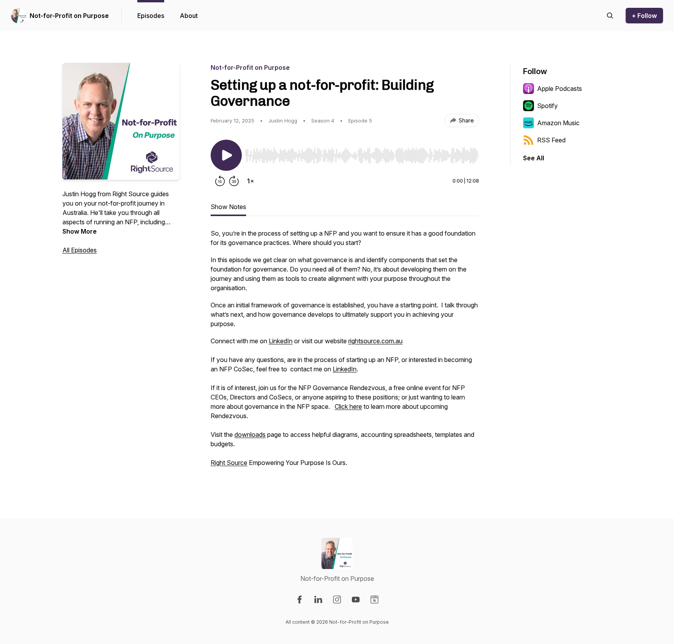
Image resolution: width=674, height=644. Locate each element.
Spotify (547, 106)
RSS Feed (551, 140)
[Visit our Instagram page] (337, 599)
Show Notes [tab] (228, 207)
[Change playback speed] (250, 181)
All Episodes (79, 250)
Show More (79, 231)
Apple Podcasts (559, 88)
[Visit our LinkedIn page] (318, 599)
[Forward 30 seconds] (234, 181)
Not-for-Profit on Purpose (69, 16)
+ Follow (644, 16)
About (189, 16)
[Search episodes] (610, 15)
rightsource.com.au (375, 341)
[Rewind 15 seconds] (220, 181)
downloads (250, 434)
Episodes (150, 16)
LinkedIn (281, 341)
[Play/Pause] (226, 155)
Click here (348, 406)
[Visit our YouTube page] (356, 599)
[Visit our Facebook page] (299, 599)
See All (533, 158)
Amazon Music (558, 123)
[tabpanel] (345, 352)
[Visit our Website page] (374, 599)
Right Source (229, 463)
